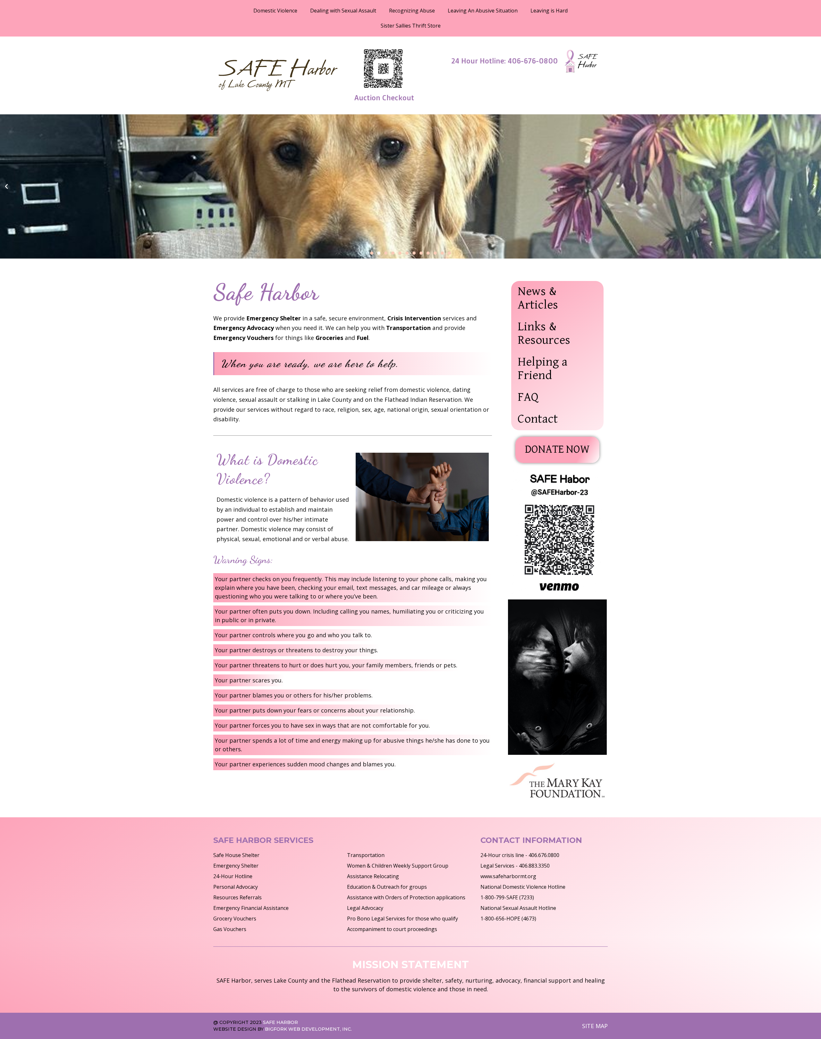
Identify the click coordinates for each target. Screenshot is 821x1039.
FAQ (528, 397)
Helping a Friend (542, 369)
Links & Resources (544, 334)
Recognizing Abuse (412, 10)
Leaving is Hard (549, 10)
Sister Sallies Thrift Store (411, 25)
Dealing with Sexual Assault (343, 10)
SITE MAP (595, 1026)
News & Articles (538, 298)
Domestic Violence (275, 10)
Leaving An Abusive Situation (483, 10)
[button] (6, 186)
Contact (538, 419)
